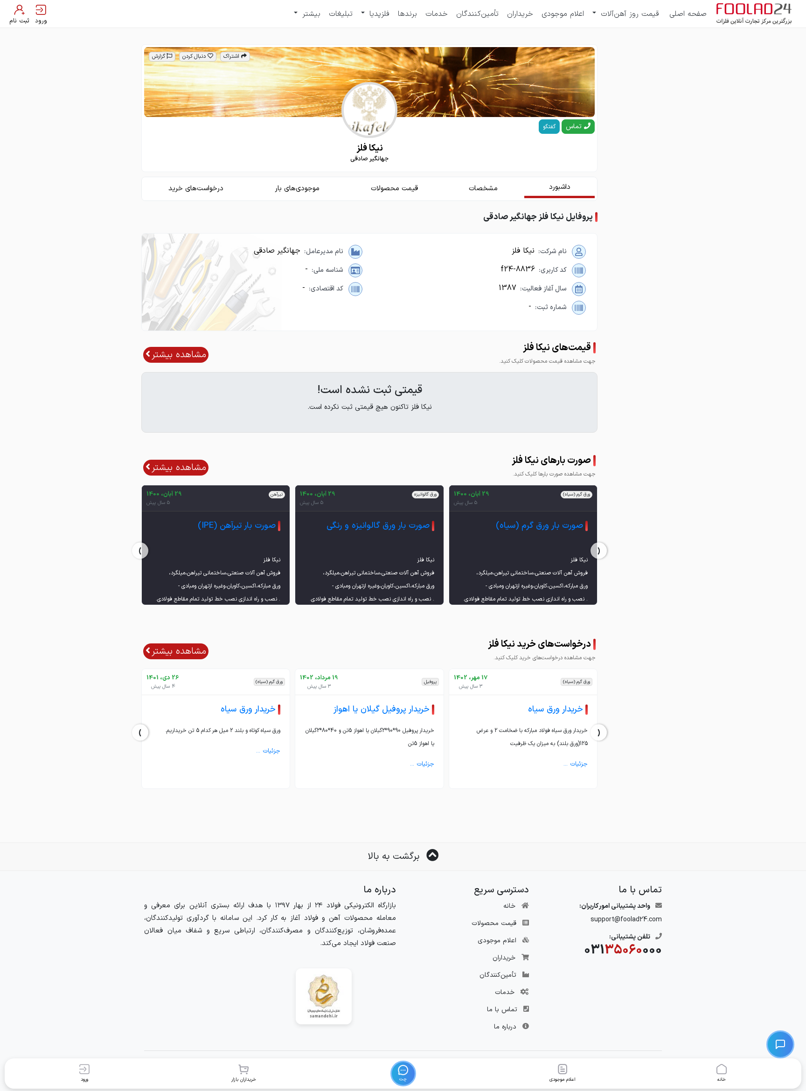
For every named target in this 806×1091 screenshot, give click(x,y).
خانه (509, 906)
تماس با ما (502, 1010)
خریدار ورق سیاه (555, 709)
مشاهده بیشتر (179, 355)
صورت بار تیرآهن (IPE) (237, 525)
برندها (407, 14)
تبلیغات (341, 14)
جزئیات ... (575, 764)
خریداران (520, 14)
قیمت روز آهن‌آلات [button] (628, 14)
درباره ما (505, 1027)
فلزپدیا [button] (378, 14)
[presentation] (599, 551)
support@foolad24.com (626, 920)
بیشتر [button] (309, 14)
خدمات (436, 14)
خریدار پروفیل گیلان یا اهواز (382, 709)
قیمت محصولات (494, 923)
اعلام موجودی (563, 14)
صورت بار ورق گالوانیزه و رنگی (378, 525)
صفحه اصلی (688, 14)
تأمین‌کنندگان (477, 14)
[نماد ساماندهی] (324, 996)
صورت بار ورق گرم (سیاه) (539, 525)
